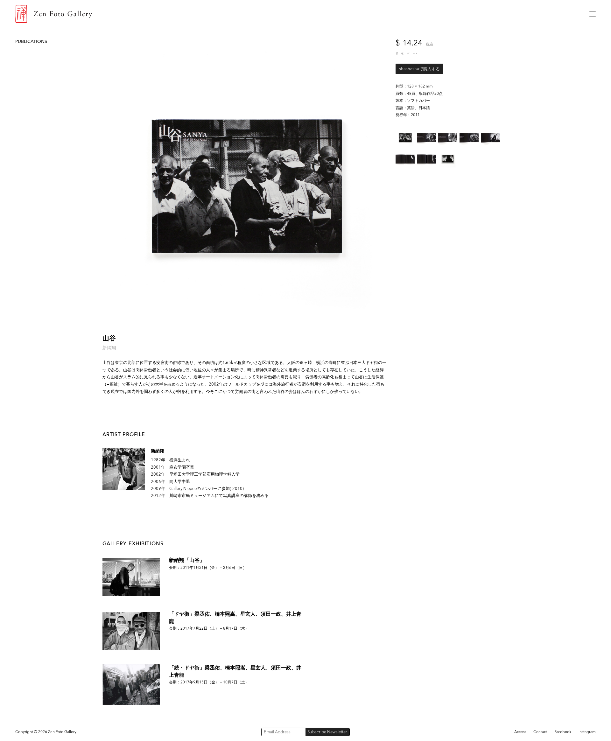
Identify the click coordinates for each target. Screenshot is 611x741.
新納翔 (109, 347)
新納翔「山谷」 (187, 560)
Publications (31, 41)
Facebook (562, 732)
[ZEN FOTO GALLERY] (297, 14)
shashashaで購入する (419, 68)
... (414, 53)
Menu (592, 14)
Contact (540, 732)
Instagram (587, 732)
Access (520, 732)
